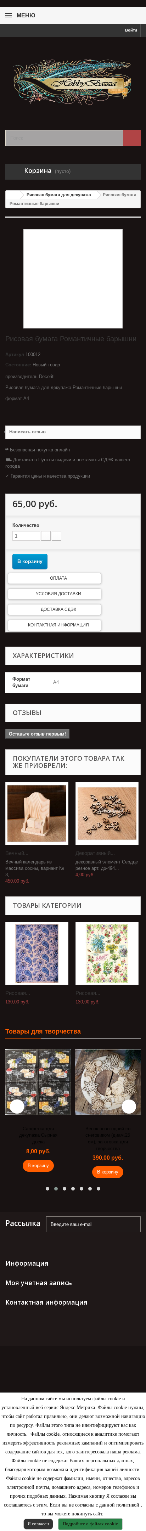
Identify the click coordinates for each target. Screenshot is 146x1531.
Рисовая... (17, 993)
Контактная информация (58, 625)
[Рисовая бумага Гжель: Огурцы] (36, 953)
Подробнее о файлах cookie (90, 1523)
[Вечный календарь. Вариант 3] (36, 813)
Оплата (58, 578)
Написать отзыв (27, 431)
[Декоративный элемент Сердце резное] (107, 813)
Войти (131, 30)
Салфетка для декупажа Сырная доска (38, 1135)
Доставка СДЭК (58, 609)
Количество (25, 525)
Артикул (14, 354)
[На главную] (12, 195)
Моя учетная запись (38, 1282)
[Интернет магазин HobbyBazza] (73, 77)
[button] (47, 1188)
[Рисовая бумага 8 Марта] (107, 953)
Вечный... (16, 853)
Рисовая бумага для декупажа (59, 194)
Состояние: (18, 364)
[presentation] (17, 1106)
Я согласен (38, 1523)
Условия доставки (58, 593)
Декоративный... (95, 853)
